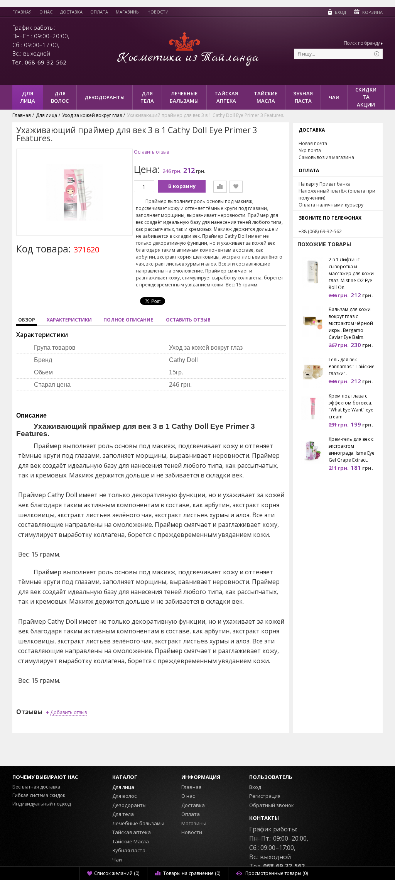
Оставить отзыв (151, 152)
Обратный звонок (271, 805)
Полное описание (128, 319)
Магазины (128, 12)
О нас (45, 12)
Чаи (117, 859)
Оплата (99, 12)
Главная (22, 12)
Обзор (26, 319)
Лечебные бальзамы (138, 823)
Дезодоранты (129, 805)
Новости (158, 12)
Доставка (71, 12)
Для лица (123, 787)
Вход (255, 787)
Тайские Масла (130, 841)
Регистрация (264, 795)
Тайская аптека (131, 832)
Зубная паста (128, 850)
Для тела (123, 814)
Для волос (124, 795)
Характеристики (69, 319)
